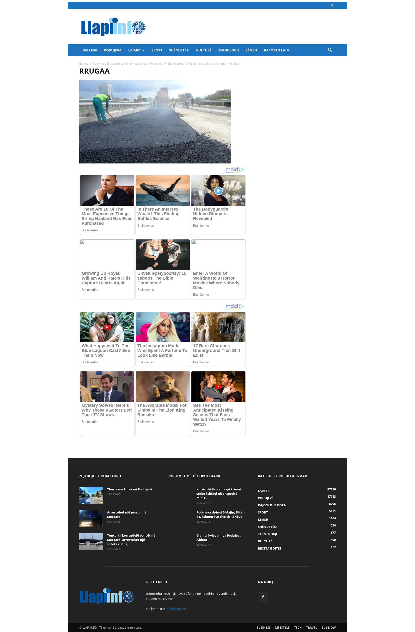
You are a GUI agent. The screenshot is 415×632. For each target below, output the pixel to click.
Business (263, 628)
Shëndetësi (179, 50)
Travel (311, 628)
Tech (298, 628)
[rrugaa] (155, 162)
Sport (157, 50)
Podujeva (113, 50)
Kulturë (204, 50)
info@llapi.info (176, 609)
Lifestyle (282, 628)
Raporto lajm (277, 50)
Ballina (90, 50)
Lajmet (134, 50)
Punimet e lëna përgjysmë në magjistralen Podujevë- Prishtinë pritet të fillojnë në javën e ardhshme (159, 64)
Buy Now (329, 628)
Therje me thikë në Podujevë (129, 489)
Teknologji (228, 50)
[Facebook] (332, 5)
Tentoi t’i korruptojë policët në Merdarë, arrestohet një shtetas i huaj (131, 539)
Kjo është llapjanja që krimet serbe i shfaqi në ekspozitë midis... (219, 493)
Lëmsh (251, 50)
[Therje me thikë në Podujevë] (91, 495)
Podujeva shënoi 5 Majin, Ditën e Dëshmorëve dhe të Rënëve (220, 514)
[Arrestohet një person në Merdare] (91, 518)
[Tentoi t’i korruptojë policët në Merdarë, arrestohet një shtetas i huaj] (91, 541)
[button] (330, 50)
